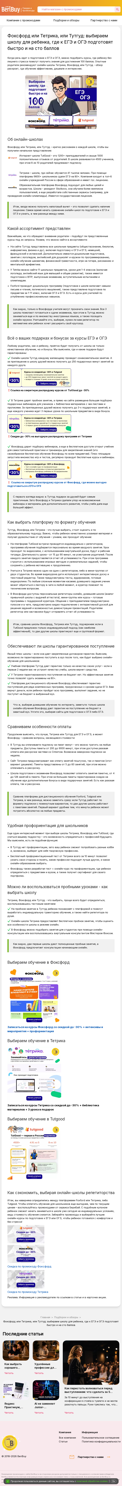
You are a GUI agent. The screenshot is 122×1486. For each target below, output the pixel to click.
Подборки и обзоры (66, 20)
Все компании (67, 1437)
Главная (45, 1317)
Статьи (63, 1441)
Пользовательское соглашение (100, 1437)
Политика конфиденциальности (101, 1441)
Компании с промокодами (23, 20)
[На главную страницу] (13, 1442)
